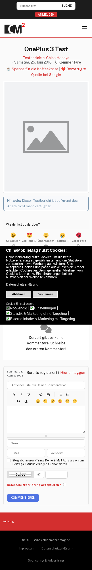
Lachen (45, 401)
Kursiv (21, 394)
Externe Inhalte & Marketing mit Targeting (42, 319)
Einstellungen (45, 308)
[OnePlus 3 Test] (46, 137)
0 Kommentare (68, 62)
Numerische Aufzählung (67, 394)
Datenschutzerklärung (57, 548)
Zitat (18, 401)
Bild (48, 394)
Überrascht (52, 401)
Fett (13, 394)
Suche (66, 5)
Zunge (60, 401)
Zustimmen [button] (45, 294)
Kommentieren (23, 497)
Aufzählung (60, 394)
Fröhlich (38, 401)
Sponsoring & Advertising (46, 560)
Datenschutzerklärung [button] (22, 284)
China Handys (57, 58)
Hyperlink (40, 394)
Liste (74, 394)
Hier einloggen (72, 372)
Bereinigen (25, 401)
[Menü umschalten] (84, 28)
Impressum (26, 548)
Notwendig (18, 308)
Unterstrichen (28, 394)
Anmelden (46, 14)
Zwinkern (74, 401)
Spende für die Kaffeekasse (35, 69)
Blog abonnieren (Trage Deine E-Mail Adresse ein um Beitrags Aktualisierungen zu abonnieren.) (48, 462)
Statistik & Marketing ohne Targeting (38, 313)
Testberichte (34, 58)
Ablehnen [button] (18, 294)
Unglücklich (67, 401)
